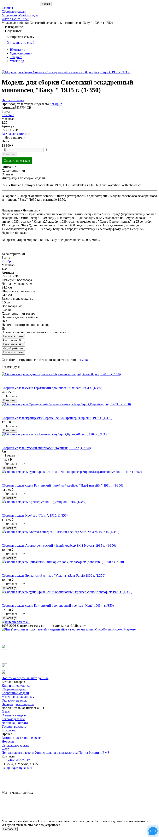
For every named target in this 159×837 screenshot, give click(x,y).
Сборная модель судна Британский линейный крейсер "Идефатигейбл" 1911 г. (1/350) (62, 485)
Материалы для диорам (18, 696)
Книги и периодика (16, 685)
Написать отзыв (13, 336)
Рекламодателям (13, 719)
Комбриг (55, 104)
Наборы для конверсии (18, 704)
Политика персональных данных (25, 678)
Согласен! (9, 829)
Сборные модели (14, 11)
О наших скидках (14, 715)
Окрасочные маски (15, 700)
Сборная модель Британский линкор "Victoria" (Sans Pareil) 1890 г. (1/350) (53, 575)
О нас (6, 711)
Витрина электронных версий (23, 737)
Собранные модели (15, 693)
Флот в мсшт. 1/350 (15, 19)
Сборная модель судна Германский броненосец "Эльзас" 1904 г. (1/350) (52, 388)
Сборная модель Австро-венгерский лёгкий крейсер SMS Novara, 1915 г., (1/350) (59, 545)
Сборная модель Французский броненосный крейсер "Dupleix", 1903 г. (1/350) (57, 418)
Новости (8, 741)
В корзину (9, 154)
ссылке (83, 359)
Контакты (9, 730)
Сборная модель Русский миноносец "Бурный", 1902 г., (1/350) (46, 448)
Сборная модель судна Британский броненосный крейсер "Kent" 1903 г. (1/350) (58, 605)
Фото (5, 749)
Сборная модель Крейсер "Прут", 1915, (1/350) (34, 515)
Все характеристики (16, 133)
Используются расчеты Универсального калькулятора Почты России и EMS (55, 752)
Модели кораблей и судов (20, 15)
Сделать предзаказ (17, 160)
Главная (7, 8)
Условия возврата (14, 726)
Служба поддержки (15, 745)
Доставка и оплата (15, 723)
